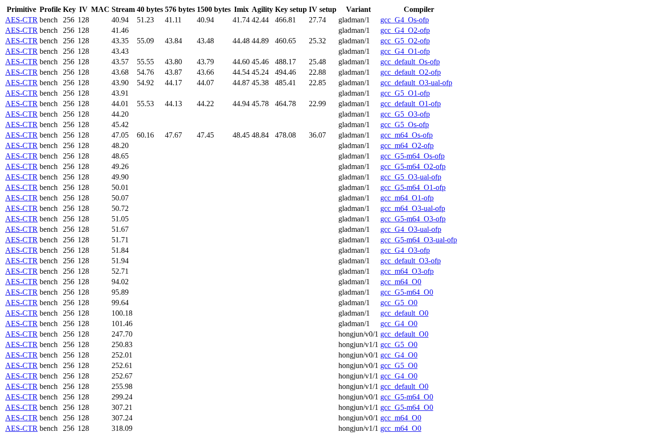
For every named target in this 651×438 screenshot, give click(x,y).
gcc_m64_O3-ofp (407, 271)
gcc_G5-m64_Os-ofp (412, 156)
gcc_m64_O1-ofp (407, 198)
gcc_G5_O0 (398, 303)
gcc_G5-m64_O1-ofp (413, 187)
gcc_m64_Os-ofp (406, 135)
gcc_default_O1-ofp (410, 104)
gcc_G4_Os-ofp (404, 20)
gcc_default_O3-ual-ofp (416, 83)
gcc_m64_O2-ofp (407, 145)
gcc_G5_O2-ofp (405, 41)
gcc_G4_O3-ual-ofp (410, 229)
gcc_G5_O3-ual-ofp (410, 177)
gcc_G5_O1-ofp (405, 93)
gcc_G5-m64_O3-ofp (413, 219)
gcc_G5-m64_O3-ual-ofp (418, 240)
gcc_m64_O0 (400, 282)
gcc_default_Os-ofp (410, 62)
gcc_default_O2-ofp (410, 72)
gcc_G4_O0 (398, 323)
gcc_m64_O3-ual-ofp (412, 208)
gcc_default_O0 (404, 313)
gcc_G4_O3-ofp (405, 250)
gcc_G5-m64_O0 (406, 292)
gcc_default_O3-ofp (410, 261)
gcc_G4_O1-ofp (405, 51)
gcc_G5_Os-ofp (404, 124)
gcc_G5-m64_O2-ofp (413, 166)
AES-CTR (21, 20)
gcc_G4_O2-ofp (405, 30)
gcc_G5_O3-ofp (405, 114)
